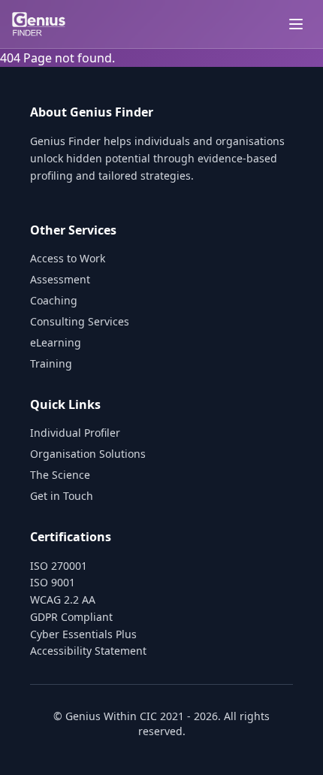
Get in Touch (61, 496)
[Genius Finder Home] (38, 24)
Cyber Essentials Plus (83, 634)
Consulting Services (79, 321)
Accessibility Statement (88, 650)
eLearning (55, 342)
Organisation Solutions (88, 454)
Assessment (60, 279)
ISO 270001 (58, 566)
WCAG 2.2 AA (62, 599)
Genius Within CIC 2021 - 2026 (141, 716)
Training (51, 363)
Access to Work (67, 258)
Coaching (53, 300)
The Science (60, 475)
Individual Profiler (75, 432)
